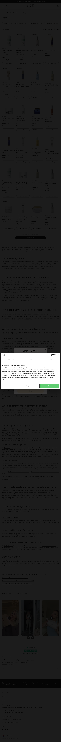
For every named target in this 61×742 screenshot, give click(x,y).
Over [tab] (50, 359)
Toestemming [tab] (10, 359)
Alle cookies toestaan (50, 386)
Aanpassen (29, 386)
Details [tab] (30, 359)
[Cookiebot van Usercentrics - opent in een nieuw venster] (52, 355)
